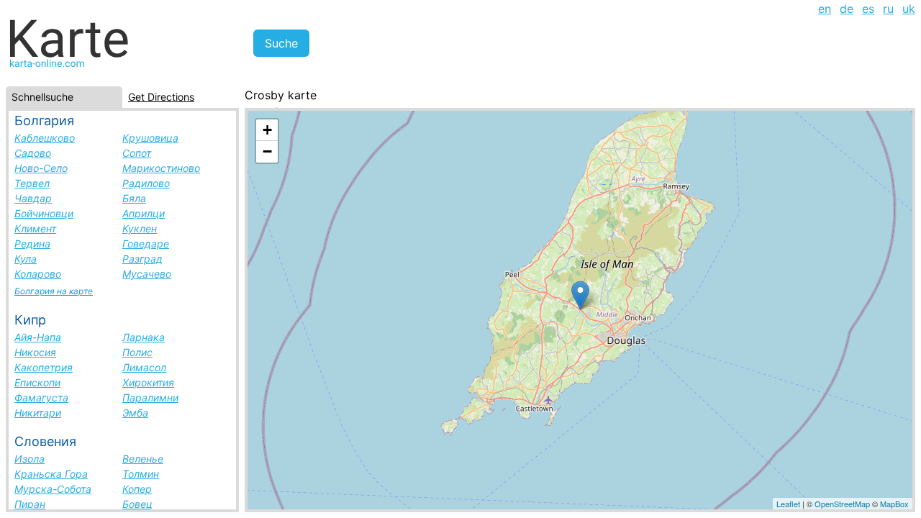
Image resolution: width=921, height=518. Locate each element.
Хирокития (148, 382)
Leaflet (788, 503)
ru (888, 8)
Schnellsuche (42, 97)
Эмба (135, 412)
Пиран (29, 504)
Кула (25, 259)
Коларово (37, 274)
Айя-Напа (37, 337)
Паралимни (150, 397)
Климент (35, 228)
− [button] (267, 151)
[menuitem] (824, 8)
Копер (137, 489)
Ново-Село (41, 168)
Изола (29, 459)
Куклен (139, 228)
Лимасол (144, 367)
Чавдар (33, 198)
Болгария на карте (53, 291)
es (868, 8)
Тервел (32, 183)
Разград (142, 259)
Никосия (35, 352)
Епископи (37, 382)
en (824, 8)
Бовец (137, 504)
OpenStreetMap (842, 503)
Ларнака (143, 337)
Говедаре (145, 243)
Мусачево (146, 274)
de (846, 8)
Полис (137, 352)
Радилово (146, 183)
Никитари (37, 412)
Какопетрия (43, 367)
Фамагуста (41, 397)
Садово (32, 153)
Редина (32, 243)
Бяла (134, 198)
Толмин (140, 474)
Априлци (143, 213)
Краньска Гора (51, 474)
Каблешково (44, 138)
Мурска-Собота (52, 489)
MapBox (894, 503)
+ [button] (267, 130)
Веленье (142, 459)
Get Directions (161, 97)
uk (908, 8)
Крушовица (150, 138)
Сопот (136, 153)
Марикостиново (161, 168)
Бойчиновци (43, 213)
